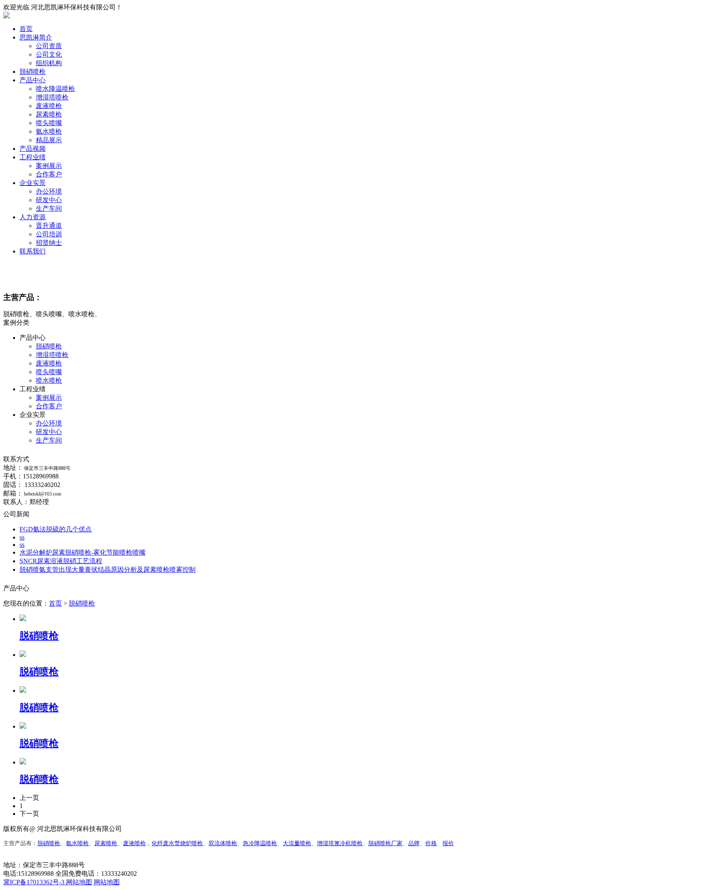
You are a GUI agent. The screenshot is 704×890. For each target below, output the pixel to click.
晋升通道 (49, 225)
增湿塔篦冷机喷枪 (340, 843)
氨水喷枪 (49, 131)
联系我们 (33, 251)
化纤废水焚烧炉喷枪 (177, 843)
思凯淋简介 (36, 37)
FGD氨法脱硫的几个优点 (56, 529)
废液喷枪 (49, 105)
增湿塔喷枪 (52, 97)
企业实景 (33, 182)
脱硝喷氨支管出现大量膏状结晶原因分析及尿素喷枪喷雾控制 (108, 569)
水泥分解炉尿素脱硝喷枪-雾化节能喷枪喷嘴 (82, 552)
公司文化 (49, 54)
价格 (431, 843)
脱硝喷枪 (33, 71)
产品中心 (33, 80)
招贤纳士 (49, 242)
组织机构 (49, 62)
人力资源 (33, 217)
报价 (448, 843)
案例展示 (49, 165)
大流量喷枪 (297, 843)
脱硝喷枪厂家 (385, 843)
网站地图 (79, 882)
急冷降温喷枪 (260, 843)
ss (22, 537)
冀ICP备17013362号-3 (34, 882)
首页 (26, 28)
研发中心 (49, 199)
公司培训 (49, 234)
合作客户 (49, 174)
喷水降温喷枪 (55, 88)
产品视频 (33, 148)
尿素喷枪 (49, 114)
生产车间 (49, 208)
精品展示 (49, 140)
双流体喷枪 (223, 843)
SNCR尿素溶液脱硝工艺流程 (61, 560)
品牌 (414, 843)
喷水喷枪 (49, 380)
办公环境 (49, 191)
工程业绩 (33, 157)
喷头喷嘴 (49, 122)
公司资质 (49, 45)
